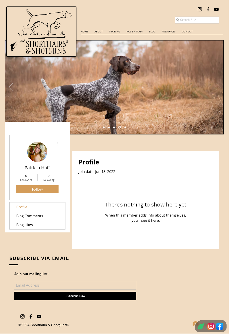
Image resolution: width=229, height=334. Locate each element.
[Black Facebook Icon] (208, 9)
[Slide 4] (114, 127)
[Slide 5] (119, 127)
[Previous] (11, 87)
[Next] (218, 87)
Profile (21, 206)
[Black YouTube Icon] (216, 9)
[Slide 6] (104, 127)
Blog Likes (24, 224)
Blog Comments (29, 215)
